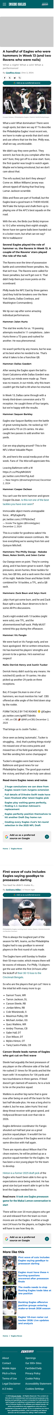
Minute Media (16, 1396)
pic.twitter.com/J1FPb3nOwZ (19, 519)
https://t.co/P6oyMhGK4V (17, 472)
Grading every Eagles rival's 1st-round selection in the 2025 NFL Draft (27, 824)
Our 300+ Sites (33, 1363)
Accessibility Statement (38, 1383)
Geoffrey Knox (13, 72)
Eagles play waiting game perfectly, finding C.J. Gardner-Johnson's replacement (26, 806)
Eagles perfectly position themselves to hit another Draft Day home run (28, 816)
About (5, 1358)
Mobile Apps (9, 1368)
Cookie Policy (32, 1378)
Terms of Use (9, 1378)
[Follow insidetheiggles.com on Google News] (47, 837)
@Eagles (46, 711)
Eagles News (16, 849)
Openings (30, 1358)
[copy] (20, 78)
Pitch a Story (9, 1373)
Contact (6, 1363)
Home (5, 849)
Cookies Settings (34, 1388)
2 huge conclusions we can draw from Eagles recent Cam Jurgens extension (27, 788)
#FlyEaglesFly (18, 515)
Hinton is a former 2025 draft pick (21, 1173)
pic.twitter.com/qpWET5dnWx (19, 715)
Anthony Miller (13, 889)
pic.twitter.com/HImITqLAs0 (18, 476)
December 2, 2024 (12, 526)
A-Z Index (7, 1388)
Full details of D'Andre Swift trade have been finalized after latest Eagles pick (27, 796)
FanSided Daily (33, 1368)
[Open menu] (4, 4)
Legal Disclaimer (11, 1383)
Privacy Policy (32, 1373)
